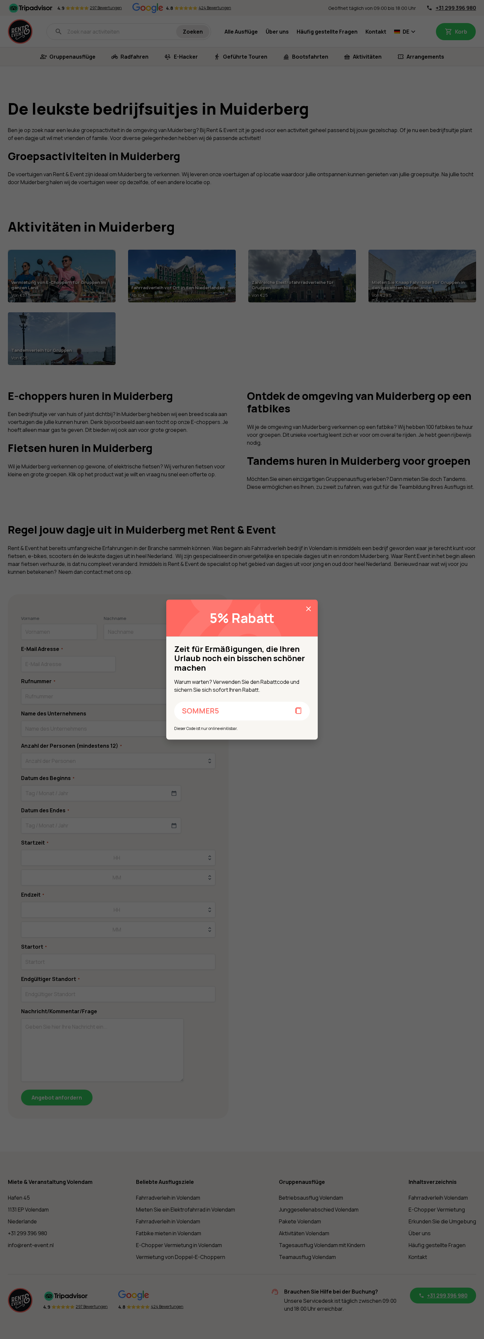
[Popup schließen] (308, 609)
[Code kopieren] (298, 711)
